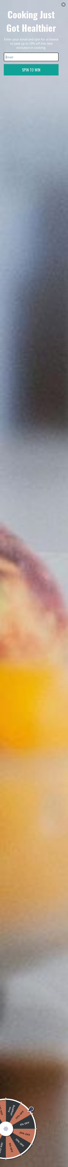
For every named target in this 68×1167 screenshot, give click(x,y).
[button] (63, 4)
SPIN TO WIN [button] (31, 70)
